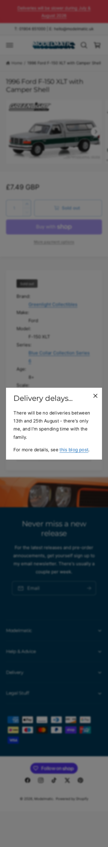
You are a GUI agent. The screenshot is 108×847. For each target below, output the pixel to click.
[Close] (95, 395)
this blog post (73, 449)
